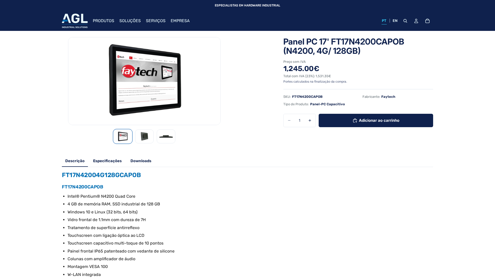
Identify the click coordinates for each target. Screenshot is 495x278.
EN (395, 21)
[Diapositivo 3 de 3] (166, 136)
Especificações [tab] (107, 161)
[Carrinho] (427, 21)
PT (384, 21)
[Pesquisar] (405, 21)
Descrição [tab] (75, 161)
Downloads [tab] (140, 161)
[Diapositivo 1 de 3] (122, 136)
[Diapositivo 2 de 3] (144, 136)
